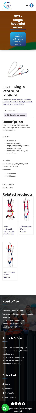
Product (17, 37)
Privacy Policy (10, 397)
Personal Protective (10, 102)
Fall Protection (17, 99)
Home (17, 34)
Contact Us (9, 393)
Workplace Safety (17, 104)
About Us (8, 388)
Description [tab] (10, 111)
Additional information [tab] (15, 115)
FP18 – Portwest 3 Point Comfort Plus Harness (9, 230)
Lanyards (27, 99)
